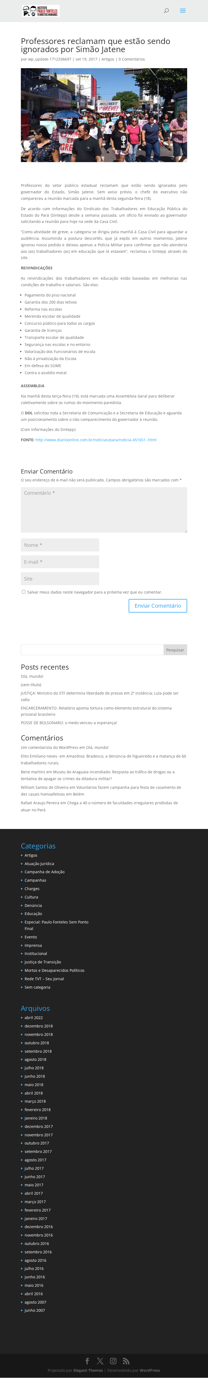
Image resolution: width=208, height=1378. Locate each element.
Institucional (36, 953)
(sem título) (31, 684)
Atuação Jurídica (39, 863)
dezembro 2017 (39, 1126)
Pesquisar (175, 649)
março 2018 (35, 1101)
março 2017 (35, 1201)
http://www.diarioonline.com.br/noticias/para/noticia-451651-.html (96, 439)
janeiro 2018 (36, 1118)
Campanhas (35, 880)
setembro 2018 (38, 1051)
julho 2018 (34, 1067)
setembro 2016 (38, 1251)
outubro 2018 (37, 1042)
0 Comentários (132, 59)
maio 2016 (34, 1285)
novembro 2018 (39, 1034)
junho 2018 (35, 1076)
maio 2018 (34, 1084)
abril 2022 (34, 1017)
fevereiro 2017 (38, 1210)
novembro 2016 (39, 1235)
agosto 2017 (35, 1159)
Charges (32, 888)
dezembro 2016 (39, 1226)
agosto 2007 (35, 1302)
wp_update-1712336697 (49, 59)
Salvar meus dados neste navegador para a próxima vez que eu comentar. (94, 592)
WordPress (150, 1370)
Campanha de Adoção (44, 871)
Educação (33, 913)
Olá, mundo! (32, 676)
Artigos (108, 59)
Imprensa (33, 945)
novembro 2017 (39, 1134)
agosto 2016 (35, 1260)
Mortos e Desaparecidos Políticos (54, 970)
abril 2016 (34, 1293)
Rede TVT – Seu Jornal (44, 978)
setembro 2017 (38, 1151)
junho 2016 (35, 1276)
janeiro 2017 (36, 1218)
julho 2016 (34, 1268)
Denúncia (33, 905)
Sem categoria (37, 987)
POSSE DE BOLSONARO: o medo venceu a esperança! (69, 722)
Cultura (31, 897)
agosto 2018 (35, 1059)
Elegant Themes (88, 1370)
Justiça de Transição (43, 961)
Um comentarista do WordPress (49, 747)
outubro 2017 (37, 1143)
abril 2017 (34, 1193)
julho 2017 (34, 1168)
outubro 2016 (37, 1243)
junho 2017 (35, 1176)
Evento (31, 936)
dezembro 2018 (39, 1026)
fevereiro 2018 (38, 1109)
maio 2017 (34, 1184)
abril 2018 (34, 1093)
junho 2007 (35, 1310)
